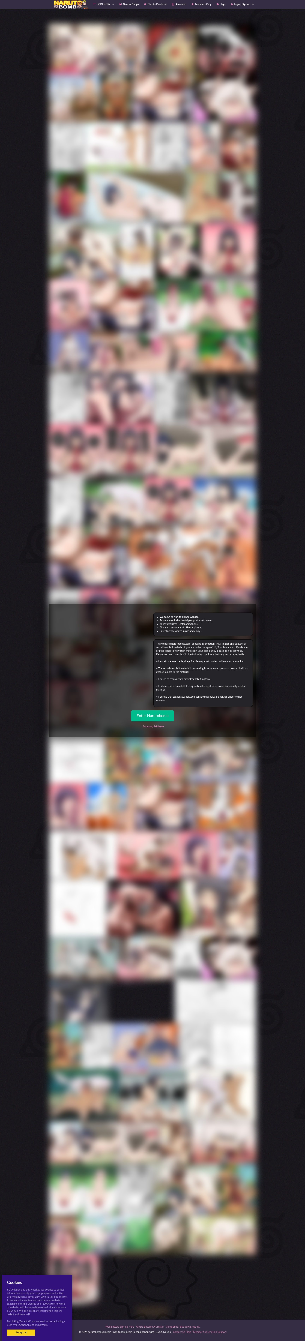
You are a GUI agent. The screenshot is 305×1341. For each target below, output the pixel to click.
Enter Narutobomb (153, 716)
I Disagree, (153, 726)
